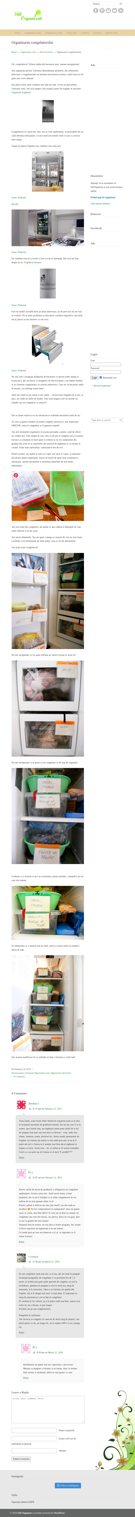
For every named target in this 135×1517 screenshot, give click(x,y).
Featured (29, 1073)
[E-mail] (114, 12)
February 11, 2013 (53, 1109)
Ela (30, 1172)
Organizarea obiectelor (61, 1073)
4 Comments (19, 1076)
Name (66, 1430)
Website (62, 1451)
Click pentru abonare (100, 203)
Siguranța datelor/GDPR (23, 1502)
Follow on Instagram (69, 1485)
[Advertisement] (107, 119)
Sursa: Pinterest (19, 197)
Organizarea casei (28, 52)
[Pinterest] (102, 12)
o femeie (33, 1256)
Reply (21, 1157)
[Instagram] (108, 12)
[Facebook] (95, 12)
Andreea (33, 1103)
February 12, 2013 (53, 1177)
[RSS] (120, 12)
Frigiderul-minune (32, 262)
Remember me (109, 378)
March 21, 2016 (52, 1262)
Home (14, 52)
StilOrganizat (35, 15)
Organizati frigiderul (21, 92)
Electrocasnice (46, 52)
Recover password (102, 386)
